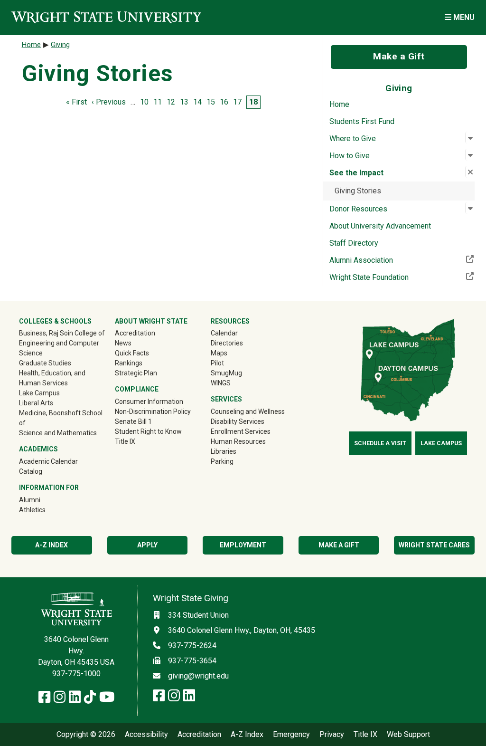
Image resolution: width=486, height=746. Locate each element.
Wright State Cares (434, 545)
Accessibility (146, 734)
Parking (222, 461)
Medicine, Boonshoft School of (61, 418)
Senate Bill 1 (133, 421)
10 (144, 101)
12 (171, 101)
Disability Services (237, 421)
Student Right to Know (148, 431)
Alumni (43, 500)
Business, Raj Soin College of (62, 333)
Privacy (331, 734)
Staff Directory (353, 243)
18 (253, 101)
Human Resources (238, 441)
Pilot (217, 363)
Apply (147, 545)
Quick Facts (132, 353)
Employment (243, 545)
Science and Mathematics (58, 433)
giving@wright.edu (198, 675)
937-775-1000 (76, 673)
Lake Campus (39, 393)
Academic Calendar (48, 461)
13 (184, 101)
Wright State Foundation (400, 277)
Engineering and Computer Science (59, 348)
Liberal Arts (36, 403)
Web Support (408, 734)
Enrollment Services (241, 431)
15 (210, 101)
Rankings (128, 363)
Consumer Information (149, 401)
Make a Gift (399, 56)
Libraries (223, 451)
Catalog (30, 471)
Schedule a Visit (380, 443)
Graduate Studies (45, 363)
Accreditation (135, 333)
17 (237, 101)
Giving (60, 45)
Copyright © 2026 (85, 734)
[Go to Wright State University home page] (106, 17)
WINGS (221, 383)
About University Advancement (380, 225)
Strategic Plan (136, 373)
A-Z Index (51, 545)
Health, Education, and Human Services (52, 378)
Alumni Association (392, 260)
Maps (219, 353)
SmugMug (240, 373)
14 (197, 101)
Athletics (46, 510)
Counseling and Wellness (248, 411)
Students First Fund (361, 121)
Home (339, 104)
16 (224, 101)
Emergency (291, 734)
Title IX (125, 441)
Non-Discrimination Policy (153, 411)
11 (157, 101)
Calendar (224, 333)
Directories (227, 343)
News (123, 343)
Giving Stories (358, 190)
